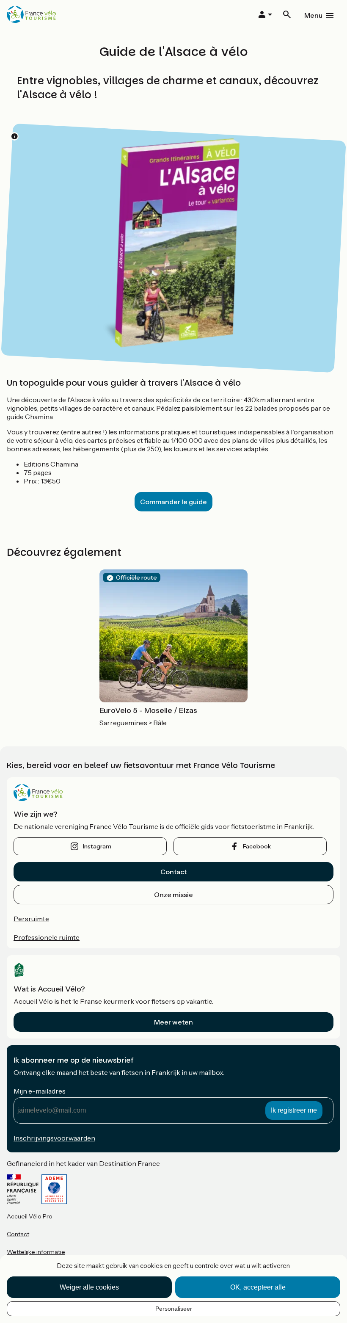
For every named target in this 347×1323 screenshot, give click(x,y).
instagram (97, 846)
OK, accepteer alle (258, 1287)
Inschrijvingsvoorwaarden (54, 1138)
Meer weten (173, 1022)
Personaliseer (173, 1308)
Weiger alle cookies (89, 1287)
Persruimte (31, 918)
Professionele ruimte (47, 937)
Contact (173, 871)
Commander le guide (173, 501)
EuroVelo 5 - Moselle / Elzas (148, 710)
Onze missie (173, 894)
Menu (313, 15)
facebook (257, 846)
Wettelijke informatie (36, 1252)
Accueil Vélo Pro (29, 1216)
